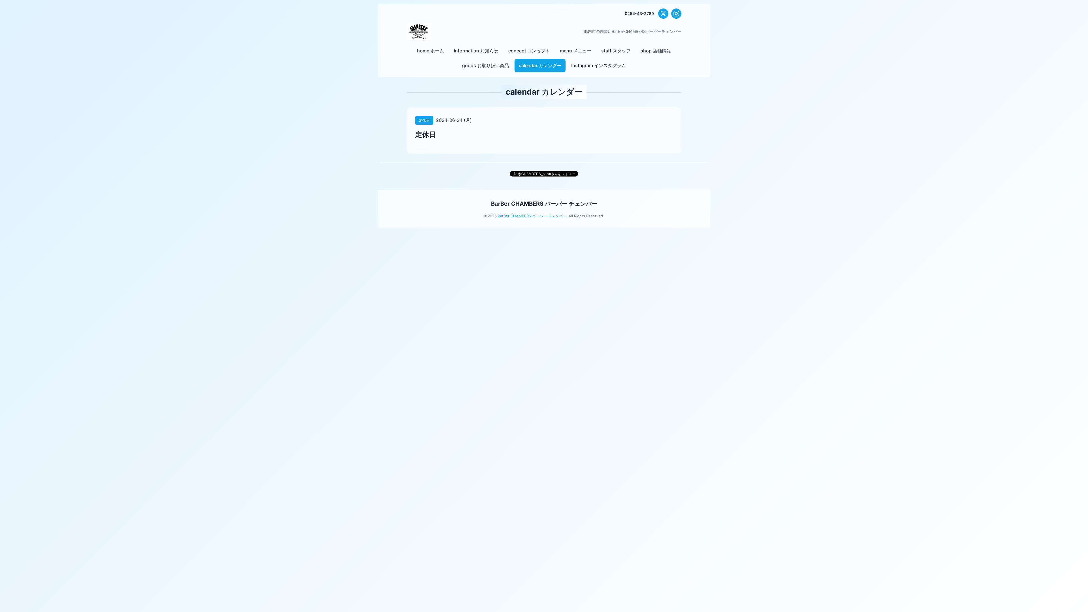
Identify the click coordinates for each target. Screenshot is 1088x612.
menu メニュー (575, 51)
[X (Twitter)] (663, 13)
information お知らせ (476, 51)
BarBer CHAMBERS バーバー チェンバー (544, 203)
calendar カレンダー (540, 65)
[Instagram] (676, 13)
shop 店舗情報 (656, 51)
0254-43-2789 (639, 13)
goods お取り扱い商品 (485, 65)
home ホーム (430, 51)
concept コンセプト (529, 51)
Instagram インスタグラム (598, 65)
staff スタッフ (616, 51)
